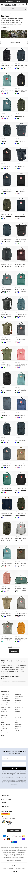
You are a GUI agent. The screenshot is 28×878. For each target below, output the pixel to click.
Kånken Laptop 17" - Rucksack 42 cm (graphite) (7, 463)
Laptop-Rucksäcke (19, 696)
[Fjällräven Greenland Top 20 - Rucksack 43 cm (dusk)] (7, 403)
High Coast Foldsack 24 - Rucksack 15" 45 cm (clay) (7, 613)
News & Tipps (5, 806)
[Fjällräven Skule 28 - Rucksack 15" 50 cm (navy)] (21, 54)
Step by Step (18, 726)
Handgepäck (4, 696)
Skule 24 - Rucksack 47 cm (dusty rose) (7, 588)
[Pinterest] (16, 871)
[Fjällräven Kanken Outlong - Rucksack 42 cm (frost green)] (7, 279)
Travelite (3, 720)
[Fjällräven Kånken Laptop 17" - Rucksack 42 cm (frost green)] (21, 279)
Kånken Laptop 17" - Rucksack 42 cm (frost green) (21, 289)
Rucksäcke (22, 681)
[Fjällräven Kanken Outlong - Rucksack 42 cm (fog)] (21, 528)
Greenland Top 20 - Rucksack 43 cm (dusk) (7, 414)
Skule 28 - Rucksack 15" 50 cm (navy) (21, 65)
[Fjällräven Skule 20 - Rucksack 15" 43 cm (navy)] (7, 129)
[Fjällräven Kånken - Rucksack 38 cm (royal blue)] (21, 403)
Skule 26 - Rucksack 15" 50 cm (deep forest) (7, 538)
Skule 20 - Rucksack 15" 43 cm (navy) (7, 140)
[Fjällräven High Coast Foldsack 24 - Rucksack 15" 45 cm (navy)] (21, 154)
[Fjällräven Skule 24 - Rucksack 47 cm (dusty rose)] (7, 578)
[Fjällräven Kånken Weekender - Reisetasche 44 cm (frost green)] (21, 578)
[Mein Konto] (22, 4)
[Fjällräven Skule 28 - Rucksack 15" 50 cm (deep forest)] (21, 104)
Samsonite (3, 718)
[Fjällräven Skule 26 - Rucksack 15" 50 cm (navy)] (21, 428)
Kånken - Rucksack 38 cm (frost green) (7, 115)
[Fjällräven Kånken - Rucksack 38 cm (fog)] (21, 603)
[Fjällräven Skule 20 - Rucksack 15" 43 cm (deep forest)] (7, 204)
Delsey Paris (4, 728)
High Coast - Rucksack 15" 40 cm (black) (21, 239)
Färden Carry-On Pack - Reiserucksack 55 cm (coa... (7, 264)
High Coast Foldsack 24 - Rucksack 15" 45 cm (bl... (7, 314)
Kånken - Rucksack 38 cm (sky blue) (7, 90)
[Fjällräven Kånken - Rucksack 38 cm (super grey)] (21, 329)
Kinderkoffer (18, 702)
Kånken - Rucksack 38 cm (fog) (21, 613)
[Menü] (12, 821)
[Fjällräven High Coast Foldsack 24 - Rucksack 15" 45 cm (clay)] (7, 603)
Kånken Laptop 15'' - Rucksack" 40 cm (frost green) (7, 488)
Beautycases (18, 705)
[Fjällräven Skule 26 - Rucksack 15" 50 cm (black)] (7, 378)
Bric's (2, 735)
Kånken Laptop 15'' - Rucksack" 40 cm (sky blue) (7, 563)
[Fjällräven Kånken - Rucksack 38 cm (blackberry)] (21, 254)
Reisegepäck (4, 711)
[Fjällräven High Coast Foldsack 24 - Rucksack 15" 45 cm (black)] (7, 304)
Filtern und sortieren (15, 42)
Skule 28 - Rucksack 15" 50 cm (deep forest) (21, 115)
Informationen (5, 795)
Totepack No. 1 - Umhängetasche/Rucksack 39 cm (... (7, 513)
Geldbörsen (17, 709)
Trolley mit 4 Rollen (5, 707)
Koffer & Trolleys (5, 694)
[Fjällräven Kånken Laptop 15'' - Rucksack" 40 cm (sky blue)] (7, 553)
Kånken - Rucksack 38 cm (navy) (21, 214)
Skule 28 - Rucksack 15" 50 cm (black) (7, 65)
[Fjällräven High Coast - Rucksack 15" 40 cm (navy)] (21, 129)
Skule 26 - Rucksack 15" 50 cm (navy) (21, 439)
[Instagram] (14, 871)
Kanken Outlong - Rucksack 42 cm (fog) (21, 538)
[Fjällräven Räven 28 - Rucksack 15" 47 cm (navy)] (7, 229)
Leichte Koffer (4, 698)
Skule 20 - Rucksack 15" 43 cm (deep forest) (7, 214)
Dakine (16, 722)
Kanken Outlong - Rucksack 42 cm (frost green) (7, 289)
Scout (16, 728)
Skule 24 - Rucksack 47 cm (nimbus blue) (21, 314)
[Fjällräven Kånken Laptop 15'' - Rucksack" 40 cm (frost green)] (7, 478)
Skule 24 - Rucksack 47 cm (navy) (7, 439)
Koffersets (3, 709)
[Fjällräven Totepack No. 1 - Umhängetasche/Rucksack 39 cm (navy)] (7, 503)
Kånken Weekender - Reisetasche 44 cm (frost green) (21, 588)
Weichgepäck (4, 702)
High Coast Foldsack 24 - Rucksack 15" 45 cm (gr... (7, 339)
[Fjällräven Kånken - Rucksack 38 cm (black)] (21, 179)
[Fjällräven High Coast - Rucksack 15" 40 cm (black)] (21, 229)
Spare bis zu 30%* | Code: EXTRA (14, 1)
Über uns (4, 802)
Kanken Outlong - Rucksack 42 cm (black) (21, 488)
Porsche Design (5, 733)
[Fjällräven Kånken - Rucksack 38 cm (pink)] (21, 353)
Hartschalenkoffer (5, 700)
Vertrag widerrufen (14, 830)
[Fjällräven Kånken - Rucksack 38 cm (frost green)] (7, 104)
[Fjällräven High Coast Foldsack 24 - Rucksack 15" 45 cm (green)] (7, 329)
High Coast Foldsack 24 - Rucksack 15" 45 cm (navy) (21, 164)
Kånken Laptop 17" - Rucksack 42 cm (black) (7, 164)
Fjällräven (3, 63)
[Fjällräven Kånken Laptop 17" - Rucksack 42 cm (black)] (7, 154)
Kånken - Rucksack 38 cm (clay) (21, 463)
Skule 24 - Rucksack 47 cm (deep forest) (21, 513)
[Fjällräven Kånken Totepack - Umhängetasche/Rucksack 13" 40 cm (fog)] (7, 627)
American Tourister (5, 724)
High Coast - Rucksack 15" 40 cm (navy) (21, 140)
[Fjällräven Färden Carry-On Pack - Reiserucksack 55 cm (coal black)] (7, 254)
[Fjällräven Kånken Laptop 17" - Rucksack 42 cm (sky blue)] (21, 378)
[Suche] (25, 9)
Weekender (17, 711)
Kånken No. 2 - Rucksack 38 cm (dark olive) (21, 563)
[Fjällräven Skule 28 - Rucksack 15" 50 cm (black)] (7, 54)
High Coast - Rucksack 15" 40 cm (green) (7, 364)
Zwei (16, 720)
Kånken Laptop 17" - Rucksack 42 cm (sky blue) (21, 389)
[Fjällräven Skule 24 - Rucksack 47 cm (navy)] (7, 428)
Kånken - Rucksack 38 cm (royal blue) (21, 414)
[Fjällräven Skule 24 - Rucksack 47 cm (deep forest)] (21, 503)
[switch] (9, 824)
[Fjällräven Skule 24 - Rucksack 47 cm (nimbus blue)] (21, 304)
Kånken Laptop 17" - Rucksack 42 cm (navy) (7, 189)
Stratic (2, 730)
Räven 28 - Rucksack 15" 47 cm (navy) (7, 239)
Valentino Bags (18, 724)
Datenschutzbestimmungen (10, 782)
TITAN (2, 722)
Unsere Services (6, 799)
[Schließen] (0, 877)
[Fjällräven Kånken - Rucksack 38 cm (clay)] (21, 453)
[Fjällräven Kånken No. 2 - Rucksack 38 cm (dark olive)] (21, 553)
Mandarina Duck (19, 718)
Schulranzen (18, 700)
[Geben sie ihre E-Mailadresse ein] (14, 768)
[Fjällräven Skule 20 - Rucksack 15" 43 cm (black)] (21, 79)
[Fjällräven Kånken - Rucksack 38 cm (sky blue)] (7, 79)
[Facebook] (11, 871)
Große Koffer (4, 705)
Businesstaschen (19, 707)
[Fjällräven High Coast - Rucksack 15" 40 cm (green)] (7, 353)
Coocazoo (17, 733)
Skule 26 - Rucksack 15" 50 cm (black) (7, 389)
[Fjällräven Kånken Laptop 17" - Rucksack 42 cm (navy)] (7, 179)
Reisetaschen (18, 694)
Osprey (3, 726)
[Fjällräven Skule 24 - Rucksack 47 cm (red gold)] (21, 627)
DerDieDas (17, 730)
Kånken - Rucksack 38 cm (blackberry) (21, 264)
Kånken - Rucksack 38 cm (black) (21, 189)
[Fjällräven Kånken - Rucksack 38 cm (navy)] (21, 204)
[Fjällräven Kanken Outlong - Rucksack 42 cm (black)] (21, 478)
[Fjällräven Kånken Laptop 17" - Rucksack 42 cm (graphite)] (7, 453)
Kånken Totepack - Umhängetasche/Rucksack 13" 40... (7, 638)
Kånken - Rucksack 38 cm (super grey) (21, 339)
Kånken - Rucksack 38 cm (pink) (21, 364)
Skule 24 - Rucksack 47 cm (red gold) (21, 638)
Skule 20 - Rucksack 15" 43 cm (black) (21, 90)
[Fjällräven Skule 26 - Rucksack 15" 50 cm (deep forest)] (7, 528)
